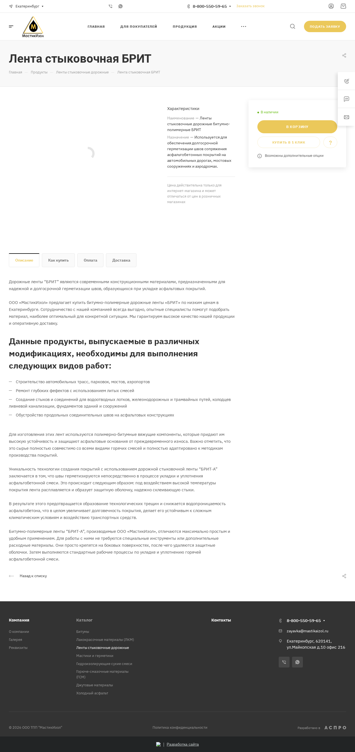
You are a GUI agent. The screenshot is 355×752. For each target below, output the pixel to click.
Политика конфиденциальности (180, 727)
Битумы (82, 631)
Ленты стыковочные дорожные (102, 647)
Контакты (221, 620)
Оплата (90, 260)
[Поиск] (292, 26)
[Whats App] (120, 6)
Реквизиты (18, 647)
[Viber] (110, 6)
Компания (19, 620)
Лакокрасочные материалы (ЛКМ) (105, 639)
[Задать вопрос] (330, 142)
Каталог (84, 620)
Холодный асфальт (92, 693)
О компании (19, 631)
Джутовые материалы (94, 685)
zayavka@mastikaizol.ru (307, 630)
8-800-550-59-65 (210, 6)
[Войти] (331, 6)
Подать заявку (325, 26)
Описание (24, 260)
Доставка (121, 260)
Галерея (15, 639)
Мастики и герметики (94, 655)
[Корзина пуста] (343, 6)
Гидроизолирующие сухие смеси (104, 663)
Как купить (58, 260)
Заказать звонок (250, 6)
